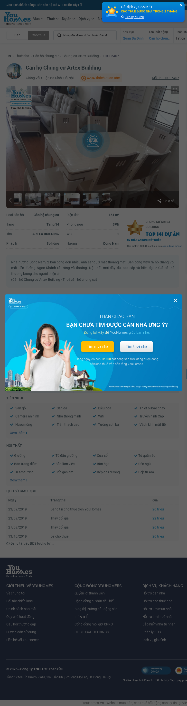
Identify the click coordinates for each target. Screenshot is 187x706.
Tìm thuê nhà (136, 346)
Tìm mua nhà (97, 346)
